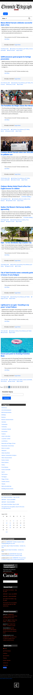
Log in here (17, 44)
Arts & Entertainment (6, 410)
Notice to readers (23, 199)
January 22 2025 (10, 131)
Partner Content (5, 460)
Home (5, 648)
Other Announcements (7, 457)
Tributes (3, 484)
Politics (17, 331)
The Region (4, 476)
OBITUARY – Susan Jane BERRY (8, 499)
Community (15, 82)
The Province (4, 381)
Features (4, 434)
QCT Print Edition (7, 651)
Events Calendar (7, 660)
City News (13, 48)
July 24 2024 (5, 332)
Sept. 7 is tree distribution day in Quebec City (16, 243)
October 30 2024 (16, 180)
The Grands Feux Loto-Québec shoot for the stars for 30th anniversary (10, 604)
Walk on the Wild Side (6, 486)
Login (4, 667)
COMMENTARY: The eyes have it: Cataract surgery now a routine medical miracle (9, 638)
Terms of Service (3, 678)
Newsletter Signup (7, 391)
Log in (5, 14)
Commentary (4, 424)
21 (20, 525)
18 (10, 525)
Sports (2, 131)
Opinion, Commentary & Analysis (9, 455)
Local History (4, 441)
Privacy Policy (9, 678)
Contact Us (5, 662)
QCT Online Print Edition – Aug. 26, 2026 (10, 497)
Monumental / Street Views (8, 445)
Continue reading (26, 196)
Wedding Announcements (7, 488)
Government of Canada (8, 572)
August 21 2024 (10, 221)
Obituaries (4, 450)
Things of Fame (5, 479)
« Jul (6, 532)
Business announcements (7, 419)
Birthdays (4, 414)
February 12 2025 (11, 84)
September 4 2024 (11, 200)
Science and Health (5, 180)
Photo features (5, 462)
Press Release (19, 48)
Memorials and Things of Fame (8, 443)
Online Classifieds (6, 453)
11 (10, 523)
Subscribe (5, 665)
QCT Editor (20, 50)
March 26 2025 (11, 50)
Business (4, 417)
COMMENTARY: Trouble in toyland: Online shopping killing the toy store (10, 616)
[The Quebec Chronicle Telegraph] (16, 6)
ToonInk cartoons (5, 481)
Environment (19, 264)
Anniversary (4, 407)
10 (6, 523)
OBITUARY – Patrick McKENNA (8, 502)
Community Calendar (6, 429)
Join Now (6, 39)
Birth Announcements (6, 412)
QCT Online (26, 48)
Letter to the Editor (6, 436)
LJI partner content (6, 438)
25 (10, 527)
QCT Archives (6, 655)
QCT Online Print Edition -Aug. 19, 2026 (10, 504)
